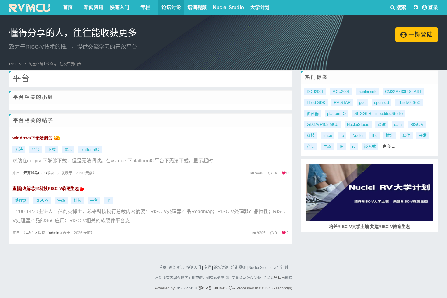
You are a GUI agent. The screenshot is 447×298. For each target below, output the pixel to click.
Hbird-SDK (316, 102)
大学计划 (260, 7)
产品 (311, 146)
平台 (35, 149)
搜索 (400, 7)
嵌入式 (370, 146)
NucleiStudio (358, 124)
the (374, 135)
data (398, 124)
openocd (381, 102)
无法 (19, 149)
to (342, 135)
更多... (388, 146)
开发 (423, 135)
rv (353, 146)
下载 (52, 149)
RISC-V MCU (186, 288)
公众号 (51, 64)
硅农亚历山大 (70, 64)
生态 (61, 200)
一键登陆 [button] (420, 34)
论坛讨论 (171, 7)
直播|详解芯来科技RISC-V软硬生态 (46, 188)
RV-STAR (342, 102)
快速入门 (119, 7)
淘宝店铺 (36, 64)
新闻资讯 (93, 7)
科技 (77, 200)
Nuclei (357, 135)
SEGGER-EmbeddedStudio (378, 113)
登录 (433, 7)
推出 (390, 135)
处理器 (21, 200)
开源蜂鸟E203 (35, 173)
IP (108, 200)
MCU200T (341, 91)
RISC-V (42, 200)
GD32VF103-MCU (322, 124)
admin (54, 233)
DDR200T (315, 91)
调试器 (313, 113)
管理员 (279, 278)
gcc (362, 102)
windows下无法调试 (33, 137)
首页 (68, 7)
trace (327, 135)
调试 (382, 124)
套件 (406, 135)
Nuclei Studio (228, 7)
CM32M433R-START (403, 91)
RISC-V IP (17, 64)
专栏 (145, 7)
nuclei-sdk (367, 91)
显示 (68, 149)
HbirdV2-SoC (408, 102)
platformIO (90, 149)
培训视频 (197, 7)
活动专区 (30, 233)
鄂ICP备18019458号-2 (217, 288)
